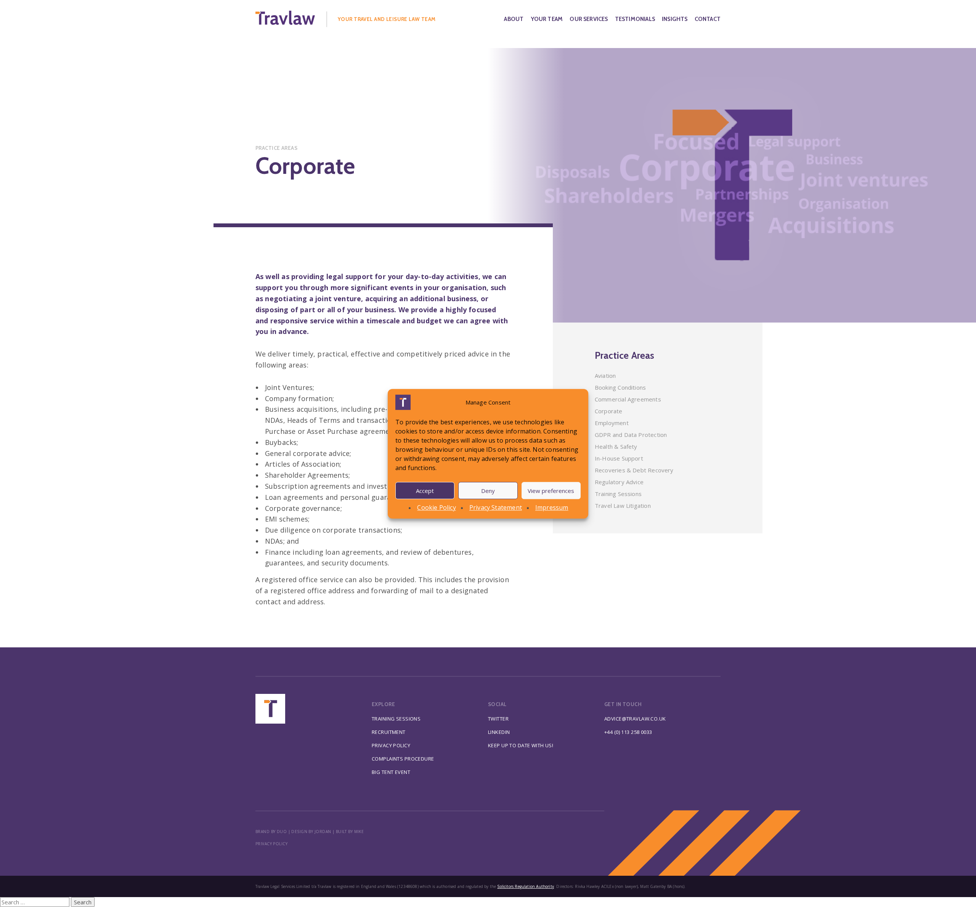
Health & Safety (616, 446)
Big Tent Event (391, 772)
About (513, 19)
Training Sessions (618, 494)
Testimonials (635, 19)
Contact (708, 19)
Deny (488, 490)
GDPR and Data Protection (631, 434)
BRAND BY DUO (271, 831)
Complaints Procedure (403, 758)
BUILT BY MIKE (350, 831)
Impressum (551, 507)
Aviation (605, 375)
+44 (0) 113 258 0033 (628, 732)
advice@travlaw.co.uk (635, 718)
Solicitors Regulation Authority (525, 886)
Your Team (547, 19)
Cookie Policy (436, 507)
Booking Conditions (620, 387)
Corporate (609, 411)
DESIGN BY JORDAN (311, 831)
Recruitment (389, 732)
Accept (425, 490)
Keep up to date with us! (520, 745)
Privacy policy (271, 843)
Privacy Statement (495, 507)
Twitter (498, 718)
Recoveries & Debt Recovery (634, 470)
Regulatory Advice (619, 482)
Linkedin (499, 732)
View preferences (551, 490)
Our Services (589, 19)
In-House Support (619, 458)
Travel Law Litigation (623, 505)
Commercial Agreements (628, 399)
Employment (612, 423)
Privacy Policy (391, 745)
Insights (674, 19)
